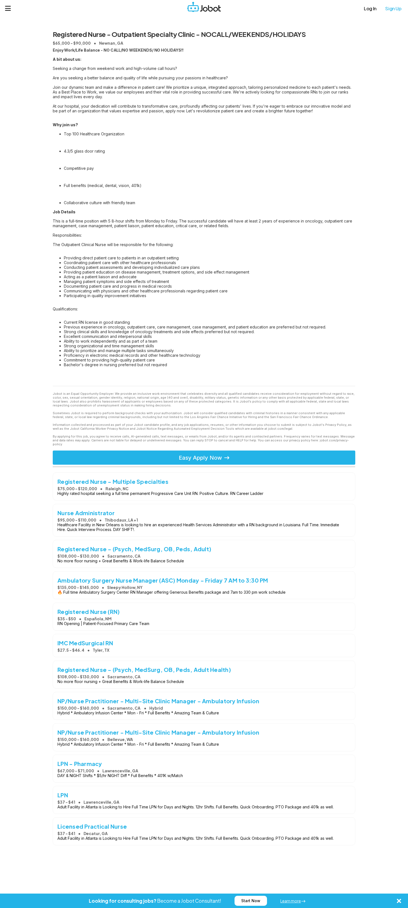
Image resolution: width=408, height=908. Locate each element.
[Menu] (8, 8)
